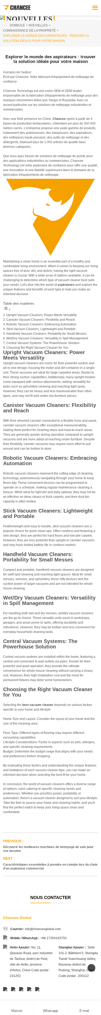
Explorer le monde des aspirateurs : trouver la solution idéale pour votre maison (46, 38)
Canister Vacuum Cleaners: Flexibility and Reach (40, 320)
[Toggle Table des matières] (7, 310)
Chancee (59, 119)
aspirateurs (66, 285)
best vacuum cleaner (37, 705)
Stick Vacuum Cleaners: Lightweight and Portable (41, 329)
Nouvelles (38, 25)
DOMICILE (17, 25)
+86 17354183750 (53, 938)
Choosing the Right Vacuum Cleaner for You (37, 347)
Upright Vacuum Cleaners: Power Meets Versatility (41, 315)
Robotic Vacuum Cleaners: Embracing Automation (41, 324)
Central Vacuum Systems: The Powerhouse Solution (43, 343)
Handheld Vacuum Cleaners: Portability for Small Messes (46, 333)
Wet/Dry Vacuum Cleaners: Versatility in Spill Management (47, 338)
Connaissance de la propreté (29, 30)
